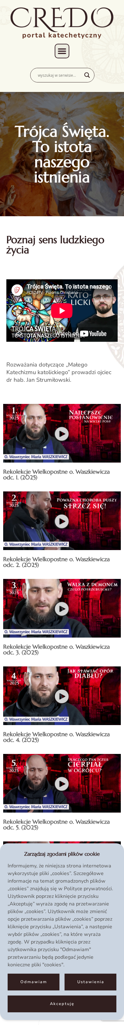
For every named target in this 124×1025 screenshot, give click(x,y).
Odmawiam (33, 982)
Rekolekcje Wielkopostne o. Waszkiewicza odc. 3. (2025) (56, 649)
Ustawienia (90, 982)
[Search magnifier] (87, 75)
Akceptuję (62, 1004)
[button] (62, 51)
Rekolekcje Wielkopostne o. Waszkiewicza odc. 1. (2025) (56, 474)
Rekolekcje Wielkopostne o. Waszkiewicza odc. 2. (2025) (56, 561)
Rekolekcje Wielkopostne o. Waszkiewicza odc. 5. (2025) (56, 824)
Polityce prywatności (88, 888)
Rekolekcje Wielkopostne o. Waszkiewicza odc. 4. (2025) (56, 736)
